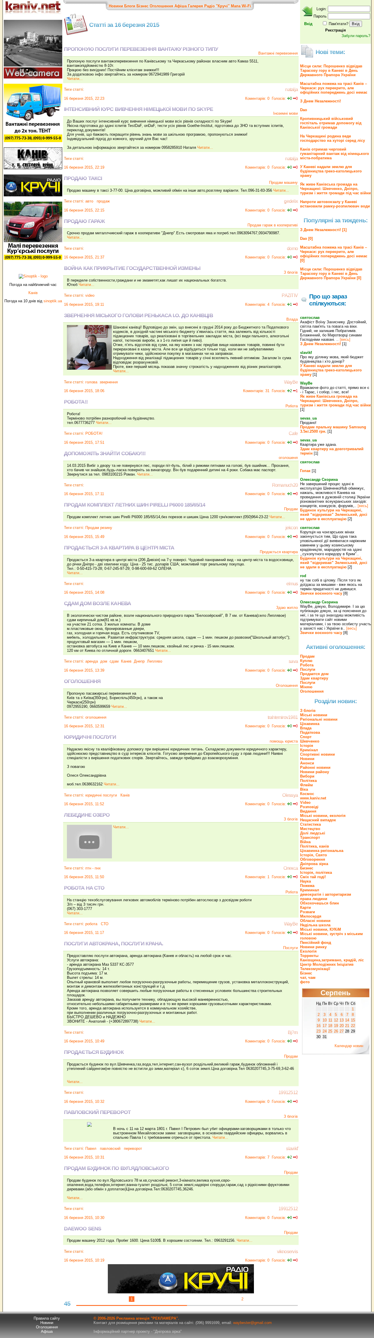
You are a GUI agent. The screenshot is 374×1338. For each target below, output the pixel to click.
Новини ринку (313, 947)
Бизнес (306, 868)
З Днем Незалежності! (320, 101)
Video (305, 802)
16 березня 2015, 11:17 (84, 932)
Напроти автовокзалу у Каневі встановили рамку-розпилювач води (335, 204)
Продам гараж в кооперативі (272, 225)
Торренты (309, 955)
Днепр (139, 661)
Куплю (306, 660)
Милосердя (310, 916)
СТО (104, 924)
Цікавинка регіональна (321, 850)
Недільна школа (315, 925)
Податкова (310, 732)
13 (342, 1020)
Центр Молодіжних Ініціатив (327, 964)
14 (347, 1020)
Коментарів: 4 (257, 304)
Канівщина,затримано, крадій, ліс (332, 960)
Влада (292, 319)
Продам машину (283, 182)
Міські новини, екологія (323, 815)
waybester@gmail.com (252, 1322)
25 (330, 1031)
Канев (126, 661)
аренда (91, 661)
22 (353, 1025)
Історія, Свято (313, 855)
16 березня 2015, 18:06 (84, 391)
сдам (114, 661)
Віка (304, 789)
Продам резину (98, 527)
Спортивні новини (317, 754)
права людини (313, 899)
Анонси (307, 763)
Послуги (290, 948)
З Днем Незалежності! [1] (323, 230)
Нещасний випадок (318, 820)
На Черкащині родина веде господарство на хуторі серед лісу (332, 138)
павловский (109, 1148)
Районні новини (315, 767)
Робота (291, 406)
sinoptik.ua (53, 301)
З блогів (291, 272)
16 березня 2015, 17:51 (84, 442)
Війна (305, 842)
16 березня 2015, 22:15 (84, 210)
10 (325, 1020)
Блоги (129, 6)
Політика (308, 780)
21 (347, 1025)
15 (353, 1020)
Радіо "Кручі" (217, 6)
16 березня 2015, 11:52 (84, 804)
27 (342, 1031)
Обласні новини (315, 920)
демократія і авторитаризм (325, 894)
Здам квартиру (314, 678)
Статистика (310, 824)
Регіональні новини (318, 719)
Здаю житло (287, 607)
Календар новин (349, 1046)
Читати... (75, 78)
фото (305, 982)
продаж (103, 201)
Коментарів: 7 (257, 1157)
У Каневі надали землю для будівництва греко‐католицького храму (331, 171)
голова (91, 382)
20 (342, 1025)
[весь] (345, 339)
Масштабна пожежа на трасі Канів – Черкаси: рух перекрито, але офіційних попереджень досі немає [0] (333, 254)
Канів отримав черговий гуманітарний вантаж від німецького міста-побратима (334, 153)
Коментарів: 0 (257, 98)
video (89, 295)
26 (336, 1031)
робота (91, 924)
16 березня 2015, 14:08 (84, 592)
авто (89, 201)
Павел (90, 1148)
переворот (132, 1148)
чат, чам (308, 977)
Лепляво (154, 661)
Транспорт (310, 837)
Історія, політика (316, 872)
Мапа (235, 6)
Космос (307, 794)
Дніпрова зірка (314, 864)
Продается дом (314, 674)
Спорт (305, 737)
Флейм (306, 785)
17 (325, 1025)
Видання (308, 811)
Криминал (309, 890)
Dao (303, 110)
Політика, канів (314, 846)
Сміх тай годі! (313, 877)
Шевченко (309, 741)
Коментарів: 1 (257, 877)
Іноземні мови (285, 113)
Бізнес (142, 6)
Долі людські (312, 833)
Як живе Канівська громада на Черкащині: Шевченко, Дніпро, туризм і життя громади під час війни (335, 188)
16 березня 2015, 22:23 (84, 98)
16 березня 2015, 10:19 (84, 1260)
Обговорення (312, 859)
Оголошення (161, 6)
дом (103, 661)
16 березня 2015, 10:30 (84, 1217)
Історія (306, 745)
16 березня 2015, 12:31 (84, 726)
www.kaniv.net (313, 798)
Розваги (307, 912)
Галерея (195, 6)
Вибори (307, 776)
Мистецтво (310, 829)
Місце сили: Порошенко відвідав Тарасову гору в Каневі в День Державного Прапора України (331, 70)
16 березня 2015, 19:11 (84, 304)
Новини (116, 6)
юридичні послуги (101, 795)
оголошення (95, 717)
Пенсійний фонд (315, 942)
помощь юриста (284, 741)
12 (336, 1020)
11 (330, 1020)
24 (325, 1031)
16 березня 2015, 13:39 (84, 670)
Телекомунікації (315, 969)
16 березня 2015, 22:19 (84, 167)
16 (318, 1025)
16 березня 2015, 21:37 (84, 257)
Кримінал (309, 750)
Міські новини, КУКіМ (320, 929)
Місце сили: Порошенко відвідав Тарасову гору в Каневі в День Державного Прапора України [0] (331, 273)
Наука (305, 881)
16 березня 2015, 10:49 (84, 1041)
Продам (291, 509)
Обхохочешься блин (319, 903)
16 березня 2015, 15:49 (84, 536)
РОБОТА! (94, 433)
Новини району (314, 772)
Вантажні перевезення (278, 53)
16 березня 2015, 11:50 (84, 877)
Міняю (306, 687)
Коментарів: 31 (256, 391)
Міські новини (313, 715)
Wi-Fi (246, 6)
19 (336, 1025)
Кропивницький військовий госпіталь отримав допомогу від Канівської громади (330, 123)
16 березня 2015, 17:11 (84, 494)
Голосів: (279, 98)
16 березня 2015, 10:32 (84, 1101)
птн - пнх (93, 868)
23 (318, 1031)
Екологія (308, 951)
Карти (305, 907)
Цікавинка (309, 724)
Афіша (180, 6)
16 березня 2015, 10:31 (84, 1157)
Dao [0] (306, 238)
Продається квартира (279, 552)
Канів (124, 795)
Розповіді (309, 807)
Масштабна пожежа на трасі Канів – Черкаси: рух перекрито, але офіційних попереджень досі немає (333, 88)
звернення (109, 382)
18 (330, 1025)
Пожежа (307, 885)
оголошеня (288, 457)
